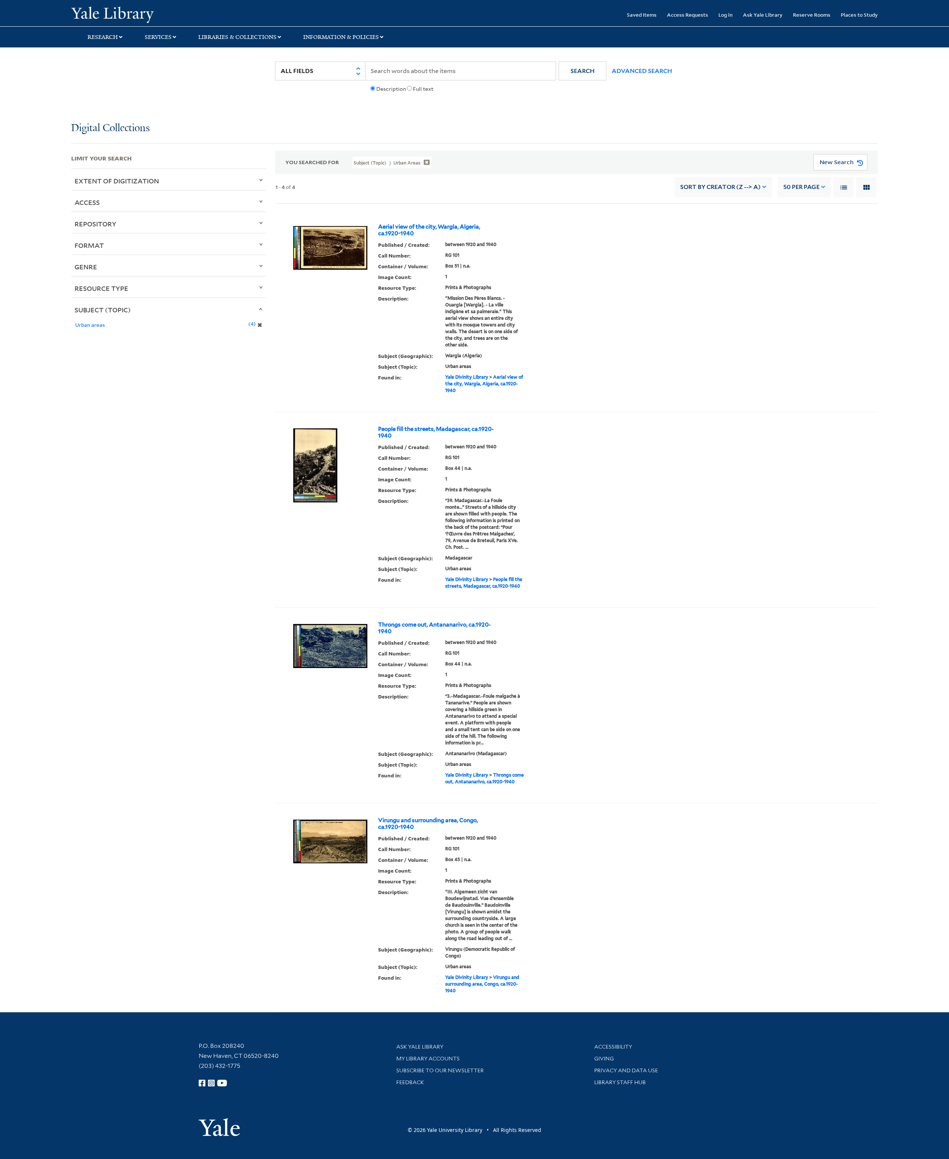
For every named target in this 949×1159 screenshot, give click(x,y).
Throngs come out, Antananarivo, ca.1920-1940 (434, 628)
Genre (86, 266)
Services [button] (158, 37)
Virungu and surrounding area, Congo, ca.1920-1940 (428, 823)
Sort (720, 186)
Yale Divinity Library (466, 377)
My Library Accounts (428, 1059)
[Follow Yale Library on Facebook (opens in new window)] (202, 1083)
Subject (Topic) (103, 309)
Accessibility (613, 1047)
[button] (582, 71)
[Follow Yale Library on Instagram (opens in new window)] (211, 1083)
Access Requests (687, 14)
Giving (604, 1059)
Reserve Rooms (811, 14)
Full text (423, 89)
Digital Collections (110, 128)
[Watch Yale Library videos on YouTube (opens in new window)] (222, 1083)
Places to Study (859, 14)
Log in (725, 14)
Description (391, 89)
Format (89, 245)
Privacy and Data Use (626, 1070)
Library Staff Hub (620, 1082)
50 (801, 186)
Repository (95, 223)
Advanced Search (642, 70)
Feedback (410, 1082)
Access (87, 202)
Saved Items (642, 14)
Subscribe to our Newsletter (440, 1070)
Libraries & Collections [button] (237, 37)
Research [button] (102, 37)
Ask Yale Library (763, 14)
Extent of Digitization (117, 180)
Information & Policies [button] (341, 37)
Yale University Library (131, 14)
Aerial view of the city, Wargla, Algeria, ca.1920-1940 (429, 230)
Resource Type (101, 288)
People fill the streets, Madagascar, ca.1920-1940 (436, 432)
